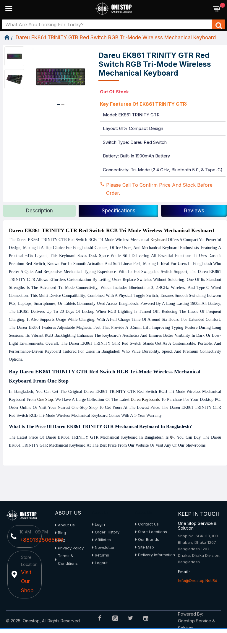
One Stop (45, 399)
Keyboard (158, 239)
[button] (58, 104)
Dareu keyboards (145, 399)
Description (39, 211)
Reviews (194, 211)
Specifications (118, 211)
